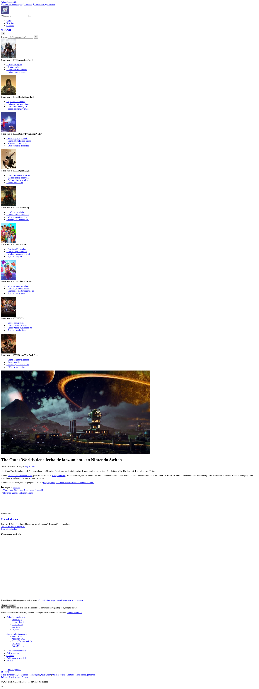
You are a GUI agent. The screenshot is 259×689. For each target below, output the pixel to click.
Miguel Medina (9, 519)
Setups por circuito (15, 323)
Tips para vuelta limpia (16, 330)
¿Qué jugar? (45, 675)
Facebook (12, 526)
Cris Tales (16, 644)
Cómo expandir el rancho (17, 288)
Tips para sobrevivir (15, 101)
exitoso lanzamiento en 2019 (20, 475)
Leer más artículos (9, 529)
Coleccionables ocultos (16, 69)
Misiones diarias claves (16, 143)
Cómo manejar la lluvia (17, 325)
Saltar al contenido (9, 2)
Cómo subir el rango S (16, 106)
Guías (8, 21)
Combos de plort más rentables (20, 291)
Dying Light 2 (18, 622)
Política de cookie (74, 612)
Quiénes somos (12, 653)
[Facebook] (7, 30)
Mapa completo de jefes (17, 217)
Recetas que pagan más (17, 138)
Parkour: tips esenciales (17, 180)
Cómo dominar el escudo (17, 360)
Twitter (4, 526)
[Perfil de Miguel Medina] (13, 509)
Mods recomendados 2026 (18, 254)
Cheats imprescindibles (16, 251)
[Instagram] (5, 30)
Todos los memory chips (17, 109)
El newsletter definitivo (16, 651)
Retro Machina (18, 646)
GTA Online (17, 624)
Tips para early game (15, 293)
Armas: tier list (13, 362)
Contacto (10, 25)
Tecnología (34, 675)
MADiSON (17, 636)
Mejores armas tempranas (17, 178)
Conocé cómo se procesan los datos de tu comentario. (61, 600)
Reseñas (9, 23)
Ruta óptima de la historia (17, 219)
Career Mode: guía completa (19, 328)
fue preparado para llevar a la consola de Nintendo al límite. (68, 482)
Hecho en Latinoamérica (16, 634)
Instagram (21, 526)
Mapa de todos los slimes (17, 286)
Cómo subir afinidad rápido (18, 141)
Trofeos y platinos (14, 67)
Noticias (16, 487)
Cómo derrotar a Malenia (17, 214)
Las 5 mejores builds (15, 212)
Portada (9, 660)
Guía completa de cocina (17, 146)
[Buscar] (30, 16)
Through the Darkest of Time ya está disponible (23, 490)
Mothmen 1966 (18, 639)
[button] (2, 686)
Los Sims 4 (16, 627)
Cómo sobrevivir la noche (18, 175)
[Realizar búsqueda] (36, 37)
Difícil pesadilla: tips (15, 367)
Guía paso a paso (14, 65)
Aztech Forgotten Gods (22, 641)
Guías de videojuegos (15, 617)
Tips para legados (14, 256)
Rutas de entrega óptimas (17, 104)
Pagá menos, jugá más (85, 675)
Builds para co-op (14, 182)
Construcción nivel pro (16, 249)
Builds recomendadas (16, 72)
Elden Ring (17, 619)
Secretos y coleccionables (17, 364)
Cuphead (16, 629)
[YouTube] (10, 30)
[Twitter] (2, 30)
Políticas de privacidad (16, 658)
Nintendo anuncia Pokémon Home (18, 493)
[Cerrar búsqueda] (3, 33)
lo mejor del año (58, 475)
